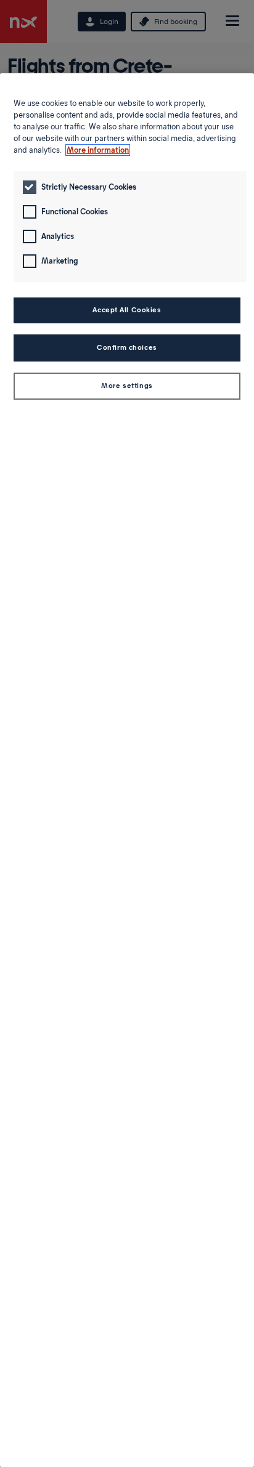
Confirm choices (127, 347)
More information (98, 150)
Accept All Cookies (126, 309)
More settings (126, 385)
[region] (127, 770)
